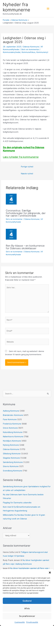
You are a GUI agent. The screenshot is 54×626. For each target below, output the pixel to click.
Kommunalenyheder (11, 52)
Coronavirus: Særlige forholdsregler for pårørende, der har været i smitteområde (26, 213)
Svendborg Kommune (12, 471)
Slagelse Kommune (11, 458)
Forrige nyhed (27, 166)
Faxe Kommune (10, 419)
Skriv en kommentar (30, 49)
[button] (49, 572)
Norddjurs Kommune (12, 441)
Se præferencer (27, 616)
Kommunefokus (28, 52)
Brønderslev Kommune (13, 415)
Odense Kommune (31, 47)
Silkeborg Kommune (11, 453)
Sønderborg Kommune (13, 462)
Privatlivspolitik (32, 622)
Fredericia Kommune (12, 424)
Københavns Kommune (13, 436)
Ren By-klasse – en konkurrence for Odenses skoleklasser (25, 247)
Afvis (27, 608)
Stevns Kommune (11, 466)
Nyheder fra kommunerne (16, 7)
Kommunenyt (42, 52)
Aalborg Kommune (11, 411)
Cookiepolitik (20, 622)
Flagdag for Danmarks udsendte (17, 502)
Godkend (27, 600)
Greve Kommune (10, 428)
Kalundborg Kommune (12, 432)
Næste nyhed (27, 173)
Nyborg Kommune (11, 445)
